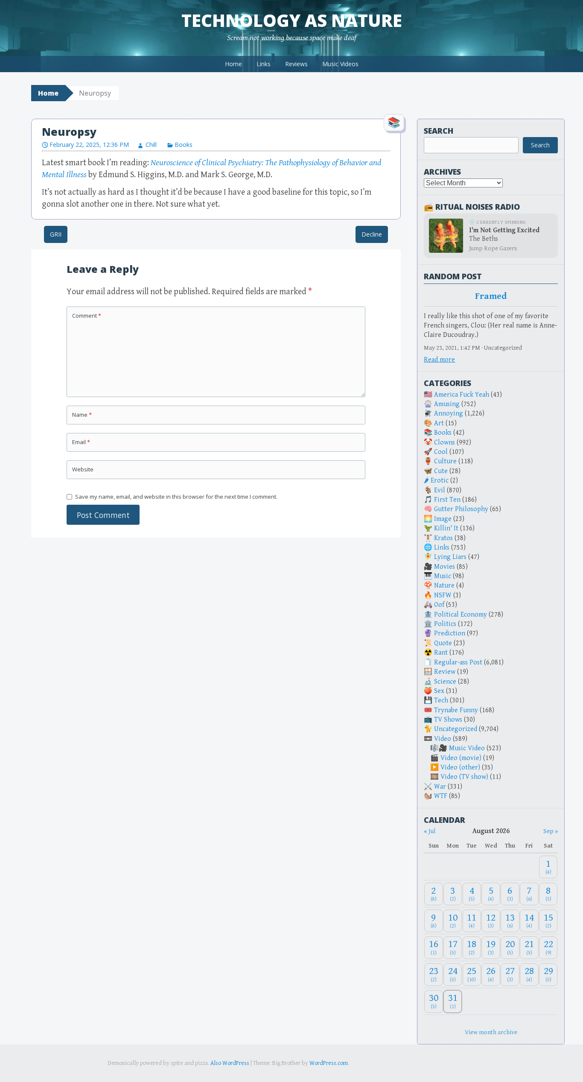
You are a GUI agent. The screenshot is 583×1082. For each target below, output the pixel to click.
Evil (439, 490)
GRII (55, 234)
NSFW (443, 595)
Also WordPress (229, 1063)
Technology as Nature (291, 20)
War (440, 787)
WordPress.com (328, 1063)
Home (233, 64)
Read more (439, 360)
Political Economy (460, 615)
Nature (444, 586)
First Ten (447, 500)
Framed (491, 296)
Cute (441, 471)
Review (444, 672)
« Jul (429, 831)
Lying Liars (450, 557)
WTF (440, 796)
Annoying (448, 413)
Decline (371, 234)
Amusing (447, 404)
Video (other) (460, 767)
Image (443, 519)
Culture (445, 461)
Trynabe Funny (456, 710)
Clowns (444, 443)
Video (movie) (460, 758)
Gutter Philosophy (461, 509)
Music (442, 576)
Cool (441, 452)
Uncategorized (455, 729)
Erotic (440, 481)
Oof (439, 605)
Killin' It (446, 528)
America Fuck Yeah (461, 395)
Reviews (296, 64)
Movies (444, 567)
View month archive (491, 1032)
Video (442, 739)
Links (264, 64)
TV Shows (448, 720)
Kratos (443, 538)
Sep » (550, 831)
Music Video (467, 748)
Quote (443, 643)
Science (445, 682)
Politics (445, 624)
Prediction (449, 633)
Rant (441, 653)
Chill (151, 144)
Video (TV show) (464, 777)
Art (439, 423)
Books (183, 144)
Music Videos (340, 64)
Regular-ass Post (458, 662)
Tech (441, 700)
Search (438, 131)
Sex (439, 691)
